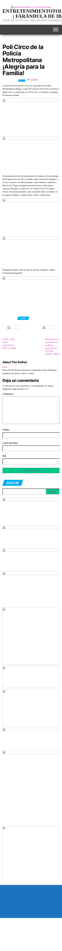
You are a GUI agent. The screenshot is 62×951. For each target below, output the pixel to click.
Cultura (23, 318)
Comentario (8, 394)
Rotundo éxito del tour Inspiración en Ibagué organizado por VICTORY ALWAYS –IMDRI (52, 346)
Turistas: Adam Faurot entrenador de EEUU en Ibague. (9, 343)
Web (4, 456)
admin (34, 80)
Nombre (5, 430)
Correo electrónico (10, 443)
